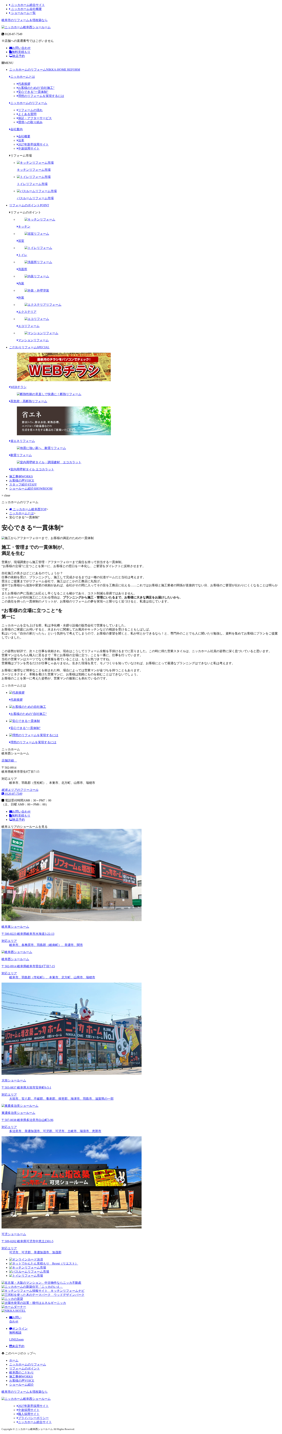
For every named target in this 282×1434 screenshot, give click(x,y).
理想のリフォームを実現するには (41, 95)
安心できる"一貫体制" (33, 91)
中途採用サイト (29, 148)
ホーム (13, 1360)
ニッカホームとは (22, 76)
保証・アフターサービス (35, 118)
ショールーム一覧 (23, 13)
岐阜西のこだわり (21, 1372)
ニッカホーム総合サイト (27, 5)
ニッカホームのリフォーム (44, 69)
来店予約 (18, 56)
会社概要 (24, 136)
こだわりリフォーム (29, 347)
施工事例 (21, 476)
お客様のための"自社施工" (36, 87)
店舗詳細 (8, 760)
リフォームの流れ (30, 110)
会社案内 (16, 129)
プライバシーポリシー (33, 1418)
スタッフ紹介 (23, 484)
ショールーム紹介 (30, 488)
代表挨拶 (24, 83)
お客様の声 (21, 480)
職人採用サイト (29, 1414)
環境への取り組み (30, 122)
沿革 (21, 140)
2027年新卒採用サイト (33, 144)
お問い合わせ (21, 48)
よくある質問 (27, 114)
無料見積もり (21, 52)
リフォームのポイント (29, 205)
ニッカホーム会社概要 (26, 9)
